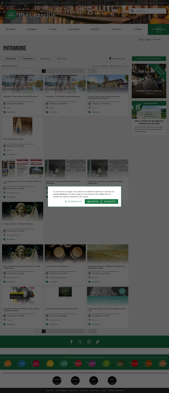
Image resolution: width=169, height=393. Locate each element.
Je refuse (94, 201)
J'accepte (111, 201)
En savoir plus (75, 201)
